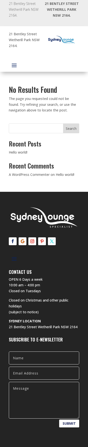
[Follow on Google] (22, 241)
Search (71, 128)
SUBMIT (69, 423)
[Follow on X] (52, 241)
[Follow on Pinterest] (42, 241)
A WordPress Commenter (29, 174)
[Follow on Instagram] (32, 241)
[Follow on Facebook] (13, 241)
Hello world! (18, 152)
